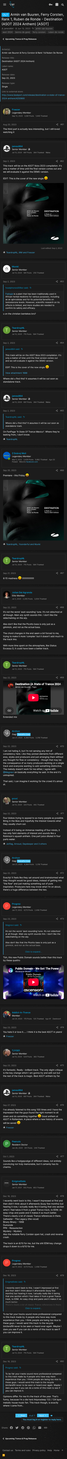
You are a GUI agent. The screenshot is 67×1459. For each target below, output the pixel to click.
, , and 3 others (26, 844)
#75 (62, 1065)
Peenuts (16, 1141)
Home (57, 1450)
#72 (62, 873)
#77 (62, 1156)
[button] (5, 4)
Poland (15, 462)
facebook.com (32, 462)
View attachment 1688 (16, 373)
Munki (15, 266)
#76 (62, 1105)
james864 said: (12, 349)
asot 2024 (7, 32)
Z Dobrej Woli (19, 453)
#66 (62, 470)
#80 (62, 1361)
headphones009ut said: (17, 288)
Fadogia (9, 294)
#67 (62, 573)
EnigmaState (19, 1181)
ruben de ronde (56, 32)
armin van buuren (44, 28)
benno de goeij (22, 32)
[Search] (62, 4)
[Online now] (8, 458)
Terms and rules (23, 1450)
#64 (62, 342)
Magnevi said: (12, 925)
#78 (62, 1196)
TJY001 (16, 1050)
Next (42, 1415)
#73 (62, 918)
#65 (62, 410)
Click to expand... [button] (33, 951)
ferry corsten (39, 32)
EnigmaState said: (14, 1281)
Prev (22, 1415)
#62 (62, 161)
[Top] (62, 1450)
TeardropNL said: (13, 417)
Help (49, 1450)
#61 (62, 124)
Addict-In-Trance (21, 1012)
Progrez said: (11, 1367)
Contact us (7, 1450)
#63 (62, 281)
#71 (62, 813)
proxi (15, 798)
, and (20, 252)
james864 (8, 28)
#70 (62, 746)
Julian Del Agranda (22, 592)
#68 (62, 607)
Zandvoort (57, 1019)
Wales (48, 152)
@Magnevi (8, 772)
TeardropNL (18, 328)
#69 (62, 677)
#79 (62, 1275)
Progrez (16, 903)
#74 (62, 1027)
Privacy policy (38, 1450)
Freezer (16, 109)
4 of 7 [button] (32, 1415)
